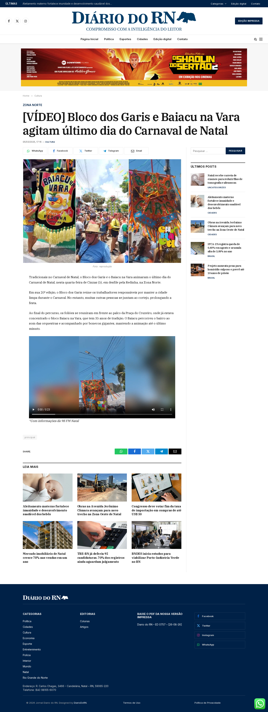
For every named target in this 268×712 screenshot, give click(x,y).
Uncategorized (217, 187)
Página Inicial (89, 39)
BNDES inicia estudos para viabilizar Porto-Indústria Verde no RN (155, 558)
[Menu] (261, 39)
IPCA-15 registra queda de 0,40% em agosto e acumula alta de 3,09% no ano (224, 247)
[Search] (255, 39)
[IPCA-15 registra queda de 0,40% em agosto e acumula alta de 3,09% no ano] (197, 248)
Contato (255, 3)
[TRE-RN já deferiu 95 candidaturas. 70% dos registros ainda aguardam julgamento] (102, 535)
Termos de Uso (131, 702)
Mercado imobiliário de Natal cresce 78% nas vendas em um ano (45, 558)
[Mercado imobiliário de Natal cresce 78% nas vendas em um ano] (48, 535)
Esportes (125, 39)
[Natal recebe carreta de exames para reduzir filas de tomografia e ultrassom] (197, 179)
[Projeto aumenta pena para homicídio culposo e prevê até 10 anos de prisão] (197, 270)
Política (109, 39)
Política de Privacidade (208, 702)
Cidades (142, 39)
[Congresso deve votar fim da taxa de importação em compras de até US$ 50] (156, 487)
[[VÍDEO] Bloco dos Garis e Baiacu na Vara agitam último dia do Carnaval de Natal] (102, 211)
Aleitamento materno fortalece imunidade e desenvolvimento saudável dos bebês (68, 3)
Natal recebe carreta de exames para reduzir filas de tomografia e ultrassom (225, 179)
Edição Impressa (248, 20)
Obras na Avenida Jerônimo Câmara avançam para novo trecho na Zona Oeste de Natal (99, 510)
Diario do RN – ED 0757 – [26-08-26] (159, 624)
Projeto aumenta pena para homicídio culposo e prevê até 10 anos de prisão (226, 269)
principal (30, 437)
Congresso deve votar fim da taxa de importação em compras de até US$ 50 (156, 510)
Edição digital (238, 3)
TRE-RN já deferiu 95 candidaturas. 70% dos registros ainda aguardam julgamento (101, 558)
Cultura (50, 142)
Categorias (217, 3)
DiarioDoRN (80, 702)
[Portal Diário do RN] (134, 21)
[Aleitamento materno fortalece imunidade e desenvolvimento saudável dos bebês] (48, 487)
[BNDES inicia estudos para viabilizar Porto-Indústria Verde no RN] (156, 535)
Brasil (211, 256)
